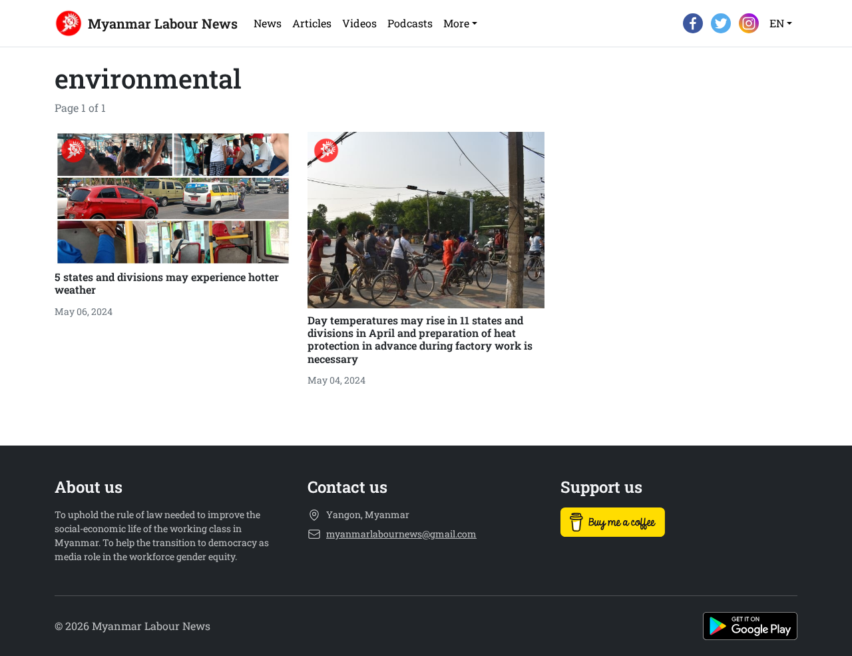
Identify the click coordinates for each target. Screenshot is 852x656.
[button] (460, 23)
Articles (311, 23)
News (268, 23)
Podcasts (410, 23)
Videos (359, 23)
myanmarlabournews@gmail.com (401, 533)
